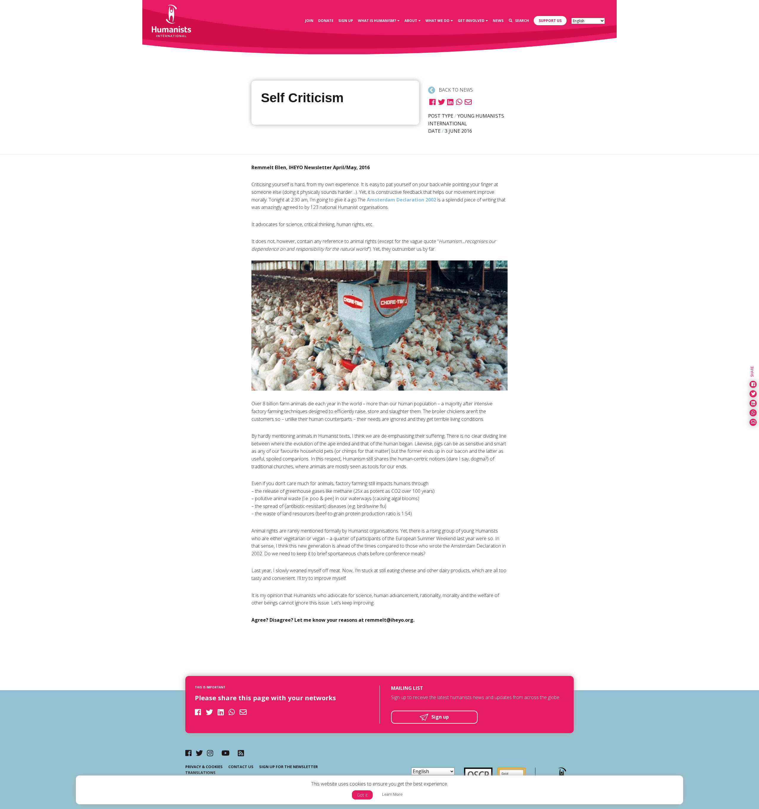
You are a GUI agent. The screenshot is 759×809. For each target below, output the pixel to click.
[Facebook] (188, 753)
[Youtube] (225, 753)
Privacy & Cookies (204, 766)
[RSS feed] (241, 753)
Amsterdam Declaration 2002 (401, 199)
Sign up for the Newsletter (288, 766)
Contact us (240, 766)
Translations (200, 772)
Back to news (455, 90)
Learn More (392, 794)
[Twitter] (199, 753)
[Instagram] (210, 753)
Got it (362, 795)
